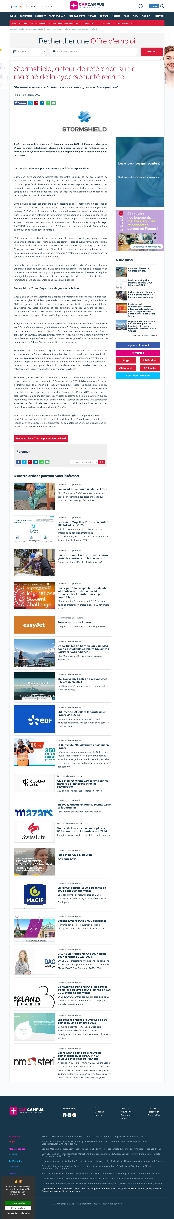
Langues (117, 1136)
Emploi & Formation (122, 1148)
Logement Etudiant (138, 345)
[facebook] (12, 6)
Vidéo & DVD (108, 1173)
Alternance (53, 23)
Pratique (67, 1156)
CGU (96, 1108)
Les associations (66, 1183)
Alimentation (130, 1161)
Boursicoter (105, 1178)
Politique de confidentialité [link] (18, 1213)
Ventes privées (83, 1148)
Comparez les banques (53, 1178)
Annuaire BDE (105, 1183)
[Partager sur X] (30, 103)
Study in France (155, 1115)
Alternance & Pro (73, 1136)
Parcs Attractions (80, 1153)
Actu (135, 16)
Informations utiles (50, 1168)
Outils (113, 23)
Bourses (94, 1178)
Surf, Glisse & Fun (50, 1153)
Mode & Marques (58, 1148)
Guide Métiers (57, 1136)
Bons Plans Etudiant (138, 375)
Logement (40, 16)
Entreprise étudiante (86, 1183)
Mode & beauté (77, 16)
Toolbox (88, 1136)
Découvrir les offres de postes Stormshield (41, 438)
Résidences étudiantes (85, 1166)
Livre (139, 1173)
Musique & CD (83, 1173)
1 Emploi (150, 368)
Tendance (149, 1148)
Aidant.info (47, 1191)
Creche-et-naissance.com (67, 1191)
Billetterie (157, 1173)
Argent (116, 16)
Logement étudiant (63, 1166)
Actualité (97, 1136)
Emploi (13, 16)
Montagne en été (98, 1153)
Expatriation (105, 23)
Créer (44, 1183)
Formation (26, 16)
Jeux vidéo (130, 1173)
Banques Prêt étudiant (77, 1178)
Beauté (45, 1148)
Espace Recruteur (123, 23)
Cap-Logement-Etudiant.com (101, 1188)
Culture (104, 16)
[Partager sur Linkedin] (42, 103)
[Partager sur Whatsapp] (48, 103)
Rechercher (152, 51)
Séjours (149, 1153)
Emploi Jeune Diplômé (66, 23)
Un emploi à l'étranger (91, 23)
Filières (45, 1136)
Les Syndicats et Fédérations (128, 1183)
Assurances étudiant (122, 1178)
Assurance (90, 1161)
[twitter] (16, 6)
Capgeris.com (48, 1188)
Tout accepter (18, 1202)
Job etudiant (28, 23)
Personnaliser (18, 1208)
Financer (149, 1166)
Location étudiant (107, 1166)
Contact (32, 6)
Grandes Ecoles (130, 1136)
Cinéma (120, 1173)
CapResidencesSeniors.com (71, 1188)
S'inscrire (153, 6)
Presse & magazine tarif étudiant (58, 1173)
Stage (21, 23)
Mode (119, 1161)
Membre (143, 6)
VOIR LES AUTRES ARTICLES (145, 335)
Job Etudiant (150, 360)
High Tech (159, 16)
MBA (142, 1136)
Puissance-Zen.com (126, 1188)
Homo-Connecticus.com (149, 1188)
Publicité (151, 1108)
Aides (141, 1166)
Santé (71, 1148)
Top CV (73, 1143)
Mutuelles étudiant (143, 1178)
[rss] (21, 6)
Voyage (92, 16)
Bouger (125, 1153)
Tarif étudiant (57, 16)
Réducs (158, 1161)
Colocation (46, 1166)
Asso (126, 16)
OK (101, 462)
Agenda (146, 16)
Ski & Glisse (114, 1153)
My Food (107, 1148)
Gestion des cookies (111, 1203)
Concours (96, 1173)
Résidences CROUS (127, 1166)
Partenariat (153, 1111)
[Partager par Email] (53, 103)
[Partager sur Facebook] (18, 462)
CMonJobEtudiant (41, 23)
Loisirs (71, 1161)
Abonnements (60, 1161)
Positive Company (24, 357)
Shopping (97, 1148)
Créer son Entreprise (130, 1141)
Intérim (79, 23)
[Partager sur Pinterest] (36, 103)
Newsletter (46, 6)
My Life (159, 1148)
